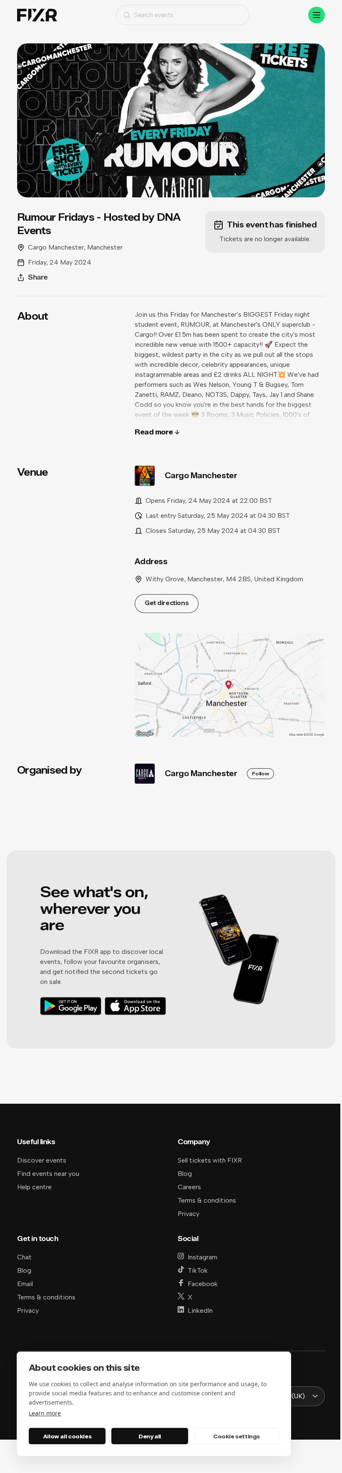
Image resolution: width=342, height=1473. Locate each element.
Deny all (149, 1436)
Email (25, 1284)
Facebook (203, 1284)
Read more (154, 432)
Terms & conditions (207, 1200)
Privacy (188, 1214)
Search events (154, 15)
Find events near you (48, 1174)
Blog (185, 1174)
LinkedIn (200, 1310)
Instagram (202, 1257)
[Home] (37, 15)
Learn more (45, 1413)
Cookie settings (236, 1436)
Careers (189, 1187)
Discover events (41, 1160)
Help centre (34, 1187)
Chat (24, 1257)
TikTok (198, 1270)
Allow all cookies (67, 1436)
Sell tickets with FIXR (210, 1160)
